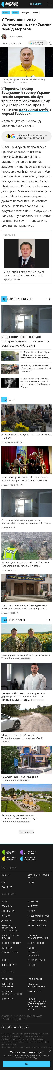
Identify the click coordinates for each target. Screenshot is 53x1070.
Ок (26, 1064)
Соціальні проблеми (34, 954)
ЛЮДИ (31, 882)
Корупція (33, 901)
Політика (6, 948)
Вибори (5, 916)
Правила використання (36, 985)
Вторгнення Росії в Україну (39, 876)
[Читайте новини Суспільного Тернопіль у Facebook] (3, 1027)
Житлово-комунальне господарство (9, 928)
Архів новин (35, 979)
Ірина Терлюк (15, 36)
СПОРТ (15, 13)
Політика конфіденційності (12, 992)
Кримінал (7, 906)
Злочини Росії (9, 952)
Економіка (7, 911)
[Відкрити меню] (50, 4)
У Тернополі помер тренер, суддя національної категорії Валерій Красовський (24, 275)
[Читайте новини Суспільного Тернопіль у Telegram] (26, 1027)
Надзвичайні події (39, 916)
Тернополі (13, 88)
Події (4, 901)
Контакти (7, 979)
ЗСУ (3, 882)
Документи (34, 991)
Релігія (31, 948)
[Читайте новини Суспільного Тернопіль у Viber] (20, 1027)
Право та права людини (10, 937)
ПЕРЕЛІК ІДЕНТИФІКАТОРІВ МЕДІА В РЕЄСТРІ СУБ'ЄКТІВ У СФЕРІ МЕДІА (37, 1003)
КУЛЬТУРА (6, 887)
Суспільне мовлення (7, 985)
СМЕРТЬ (5, 13)
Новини (6, 874)
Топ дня (25, 13)
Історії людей (36, 943)
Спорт (35, 13)
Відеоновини (9, 965)
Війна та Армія (36, 960)
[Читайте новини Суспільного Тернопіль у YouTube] (15, 1027)
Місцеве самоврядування (38, 937)
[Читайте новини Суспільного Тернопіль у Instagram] (9, 1027)
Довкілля (6, 920)
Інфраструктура (37, 925)
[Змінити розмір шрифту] (50, 43)
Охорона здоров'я (38, 920)
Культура (33, 906)
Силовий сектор (11, 943)
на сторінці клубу (34, 109)
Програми (7, 998)
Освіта (31, 911)
